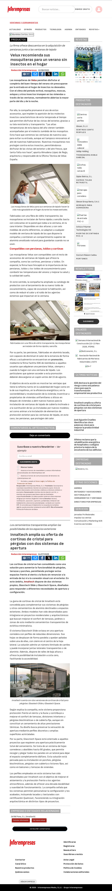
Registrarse (69, 846)
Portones (81, 258)
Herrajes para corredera (84, 206)
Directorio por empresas (87, 502)
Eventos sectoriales (83, 524)
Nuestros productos (24, 868)
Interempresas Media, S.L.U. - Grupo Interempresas (60, 887)
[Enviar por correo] (35, 74)
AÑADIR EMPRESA (28, 881)
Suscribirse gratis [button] (80, 9)
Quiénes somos (22, 872)
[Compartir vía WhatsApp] (62, 74)
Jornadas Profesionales (84, 514)
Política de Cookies (73, 868)
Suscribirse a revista (73, 854)
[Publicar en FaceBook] (42, 74)
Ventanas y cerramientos (24, 22)
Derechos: (47, 499)
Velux (34, 80)
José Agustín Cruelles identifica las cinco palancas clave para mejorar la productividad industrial (86, 425)
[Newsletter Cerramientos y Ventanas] (88, 292)
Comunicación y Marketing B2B (88, 521)
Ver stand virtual (39, 820)
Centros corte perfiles (85, 131)
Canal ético (20, 864)
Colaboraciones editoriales (76, 872)
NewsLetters (70, 850)
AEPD (48, 507)
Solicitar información (20, 820)
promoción (57, 359)
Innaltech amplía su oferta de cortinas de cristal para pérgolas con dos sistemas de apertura (88, 406)
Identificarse (70, 842)
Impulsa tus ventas (82, 517)
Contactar (20, 859)
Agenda (78, 488)
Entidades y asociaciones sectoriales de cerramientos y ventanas (88, 495)
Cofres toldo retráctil (84, 181)
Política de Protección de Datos (27, 509)
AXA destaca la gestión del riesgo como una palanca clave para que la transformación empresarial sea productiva (88, 388)
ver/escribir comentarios (40, 829)
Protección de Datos (73, 864)
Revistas (93, 29)
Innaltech (29, 581)
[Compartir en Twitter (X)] (48, 74)
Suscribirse (88, 321)
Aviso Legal (40, 481)
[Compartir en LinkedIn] (55, 74)
